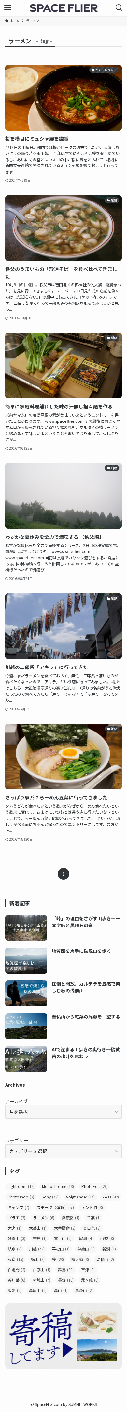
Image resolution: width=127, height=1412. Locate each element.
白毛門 (16, 1269)
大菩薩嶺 (65, 1228)
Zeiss (110, 1196)
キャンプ (18, 1207)
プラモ (16, 1217)
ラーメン (43, 1217)
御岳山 (86, 1248)
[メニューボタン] (8, 8)
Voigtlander (80, 1196)
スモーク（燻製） (55, 1207)
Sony (50, 1196)
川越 (37, 1248)
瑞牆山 (105, 1259)
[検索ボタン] (119, 8)
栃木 (38, 1259)
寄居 (40, 1238)
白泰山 (41, 1269)
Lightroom (21, 1186)
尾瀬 (86, 1238)
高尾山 (38, 1290)
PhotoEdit (94, 1186)
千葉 (94, 1217)
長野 (66, 1280)
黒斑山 (84, 1290)
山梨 (107, 1238)
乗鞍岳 (70, 1217)
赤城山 (41, 1280)
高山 (61, 1290)
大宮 (14, 1228)
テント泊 (92, 1207)
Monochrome (58, 1186)
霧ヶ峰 (90, 1280)
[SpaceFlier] (63, 8)
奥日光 (92, 1228)
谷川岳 (16, 1280)
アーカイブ (16, 1101)
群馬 (66, 1269)
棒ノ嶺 (80, 1259)
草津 (88, 1269)
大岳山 (38, 1228)
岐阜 (14, 1248)
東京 (15, 1259)
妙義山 (16, 1238)
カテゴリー (16, 1140)
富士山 (63, 1238)
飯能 (14, 1290)
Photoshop (21, 1196)
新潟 (109, 1248)
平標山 (61, 1248)
